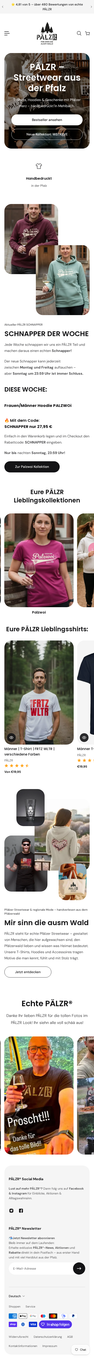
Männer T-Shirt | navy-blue (27, 749)
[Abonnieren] (79, 1268)
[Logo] (47, 33)
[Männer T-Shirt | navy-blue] (39, 692)
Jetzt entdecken (28, 972)
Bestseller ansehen (47, 120)
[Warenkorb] (87, 33)
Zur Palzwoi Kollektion (32, 467)
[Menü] (7, 33)
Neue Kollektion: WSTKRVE (47, 134)
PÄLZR (8, 755)
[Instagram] (11, 1210)
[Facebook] (21, 1210)
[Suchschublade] (79, 33)
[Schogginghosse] (39, 564)
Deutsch (15, 1296)
